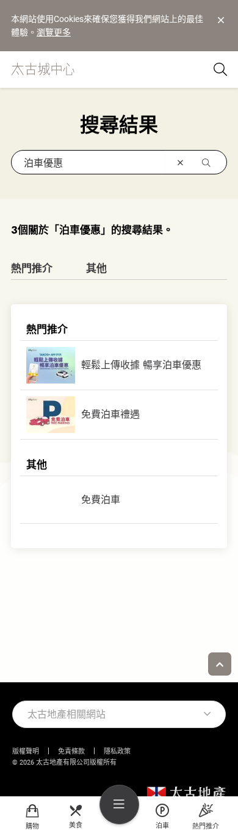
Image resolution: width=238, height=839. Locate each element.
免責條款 (71, 751)
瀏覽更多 (54, 32)
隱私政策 (117, 751)
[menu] (119, 804)
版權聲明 (25, 751)
